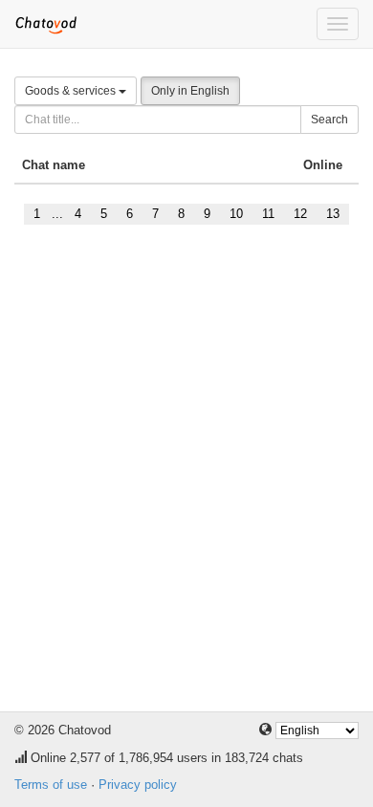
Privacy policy (138, 784)
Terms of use (50, 784)
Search (329, 119)
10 (236, 214)
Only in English (190, 91)
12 (300, 214)
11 (268, 214)
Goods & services (72, 91)
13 (333, 214)
